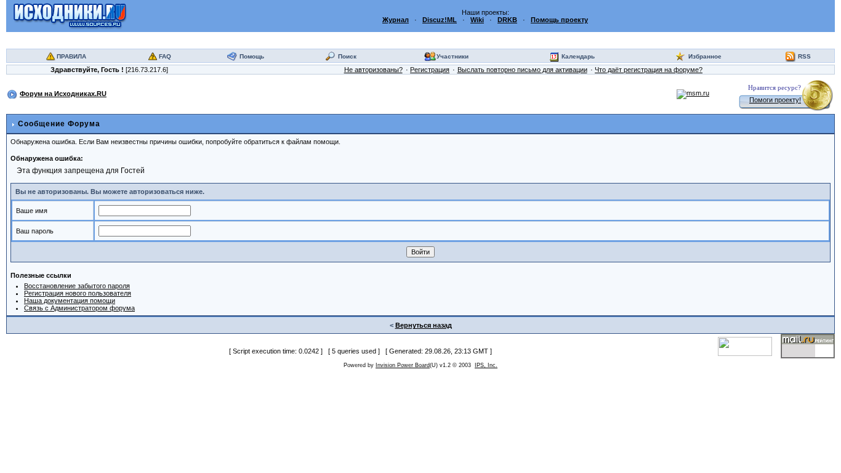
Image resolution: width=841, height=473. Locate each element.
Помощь (251, 56)
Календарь (578, 56)
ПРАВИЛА (71, 56)
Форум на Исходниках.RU (63, 93)
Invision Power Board (403, 365)
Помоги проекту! (775, 99)
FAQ (165, 56)
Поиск (347, 56)
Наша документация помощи (69, 300)
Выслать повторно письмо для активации (522, 69)
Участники (453, 56)
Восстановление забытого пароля (77, 285)
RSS (804, 56)
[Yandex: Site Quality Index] (749, 345)
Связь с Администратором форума (79, 308)
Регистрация (429, 69)
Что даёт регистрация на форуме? (648, 69)
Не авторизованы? (373, 69)
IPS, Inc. (486, 365)
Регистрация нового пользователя (77, 293)
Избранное (705, 56)
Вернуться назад (423, 325)
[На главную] (70, 15)
